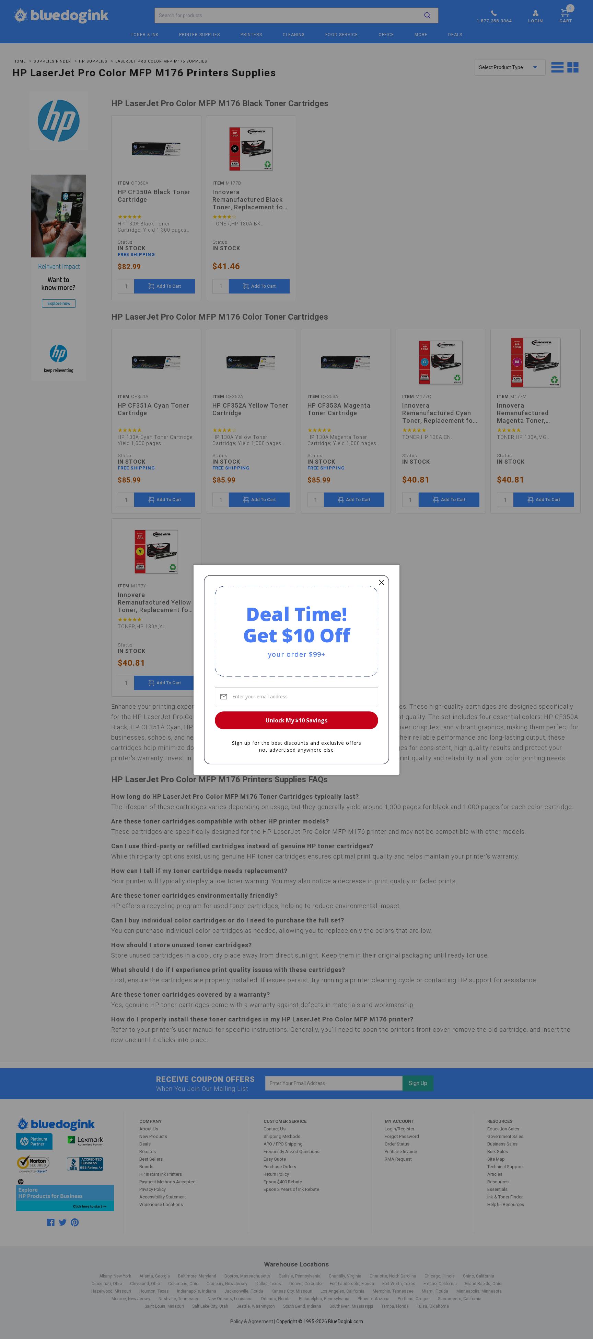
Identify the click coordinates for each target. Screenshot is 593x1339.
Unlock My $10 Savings (296, 720)
